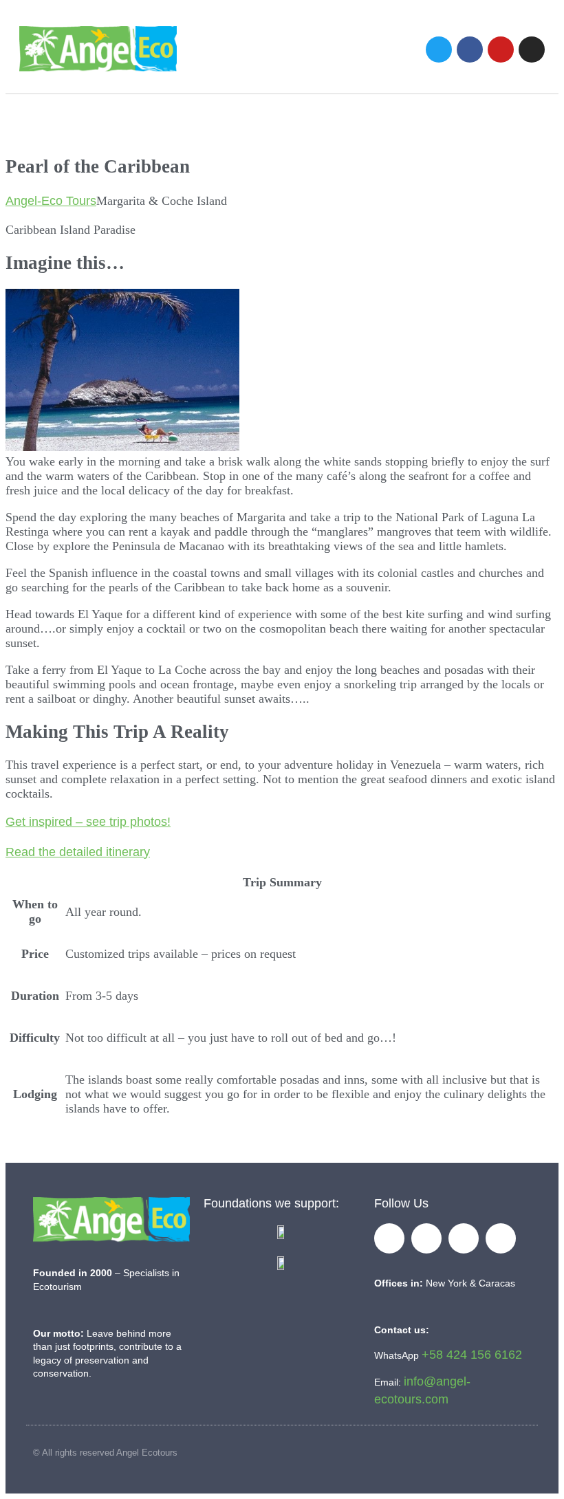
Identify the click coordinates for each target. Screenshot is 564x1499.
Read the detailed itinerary (78, 852)
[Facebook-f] (389, 1238)
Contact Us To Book (291, 1146)
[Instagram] (532, 49)
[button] (374, 49)
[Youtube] (501, 49)
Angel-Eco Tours (51, 201)
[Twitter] (439, 49)
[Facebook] (470, 49)
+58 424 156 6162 (472, 1354)
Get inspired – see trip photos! (88, 822)
